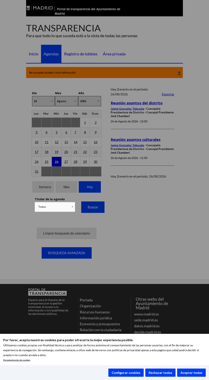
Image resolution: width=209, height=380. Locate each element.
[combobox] (55, 207)
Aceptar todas (191, 372)
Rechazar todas (160, 372)
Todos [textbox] (42, 206)
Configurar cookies (126, 372)
